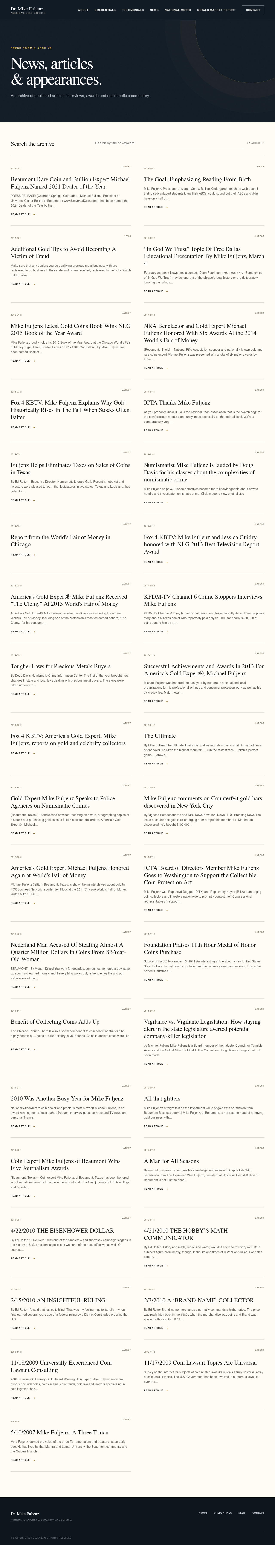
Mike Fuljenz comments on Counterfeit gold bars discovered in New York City (203, 801)
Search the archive (32, 143)
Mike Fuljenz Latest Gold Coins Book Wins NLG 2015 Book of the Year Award (71, 329)
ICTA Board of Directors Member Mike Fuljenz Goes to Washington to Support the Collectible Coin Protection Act (201, 874)
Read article (23, 214)
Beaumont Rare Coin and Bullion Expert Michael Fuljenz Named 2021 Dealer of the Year (70, 182)
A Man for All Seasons (171, 1161)
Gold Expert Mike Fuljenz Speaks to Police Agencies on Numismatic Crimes (63, 801)
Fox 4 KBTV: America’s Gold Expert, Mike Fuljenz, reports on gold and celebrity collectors (68, 739)
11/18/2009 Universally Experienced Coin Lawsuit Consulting (61, 1366)
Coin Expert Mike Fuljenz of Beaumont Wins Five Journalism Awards (66, 1164)
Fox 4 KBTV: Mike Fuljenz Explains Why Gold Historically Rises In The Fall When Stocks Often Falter (70, 409)
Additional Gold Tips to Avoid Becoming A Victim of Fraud (63, 252)
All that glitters (162, 1098)
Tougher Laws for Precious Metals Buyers (61, 666)
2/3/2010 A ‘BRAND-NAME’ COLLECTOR (199, 1300)
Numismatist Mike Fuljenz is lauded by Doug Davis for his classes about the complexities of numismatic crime (199, 472)
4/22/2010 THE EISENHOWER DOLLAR (62, 1230)
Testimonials (133, 10)
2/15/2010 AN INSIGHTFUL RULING (58, 1300)
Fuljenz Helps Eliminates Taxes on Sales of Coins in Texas (70, 468)
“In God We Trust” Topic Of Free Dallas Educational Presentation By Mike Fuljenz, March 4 (204, 256)
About (83, 10)
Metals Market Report (216, 10)
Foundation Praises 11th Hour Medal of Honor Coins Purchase (200, 948)
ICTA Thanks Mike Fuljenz (177, 402)
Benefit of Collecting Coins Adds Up (55, 1021)
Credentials (105, 10)
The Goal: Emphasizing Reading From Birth (197, 179)
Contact (253, 10)
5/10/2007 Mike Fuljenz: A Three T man (59, 1432)
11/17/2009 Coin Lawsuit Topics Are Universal (200, 1362)
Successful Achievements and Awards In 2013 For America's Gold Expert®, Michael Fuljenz (204, 669)
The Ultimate (160, 735)
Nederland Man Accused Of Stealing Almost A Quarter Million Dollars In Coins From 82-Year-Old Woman (68, 951)
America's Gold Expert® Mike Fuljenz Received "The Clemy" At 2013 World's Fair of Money (69, 600)
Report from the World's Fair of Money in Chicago (60, 540)
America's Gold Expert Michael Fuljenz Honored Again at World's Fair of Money (70, 871)
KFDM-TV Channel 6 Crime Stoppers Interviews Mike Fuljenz (203, 600)
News (154, 10)
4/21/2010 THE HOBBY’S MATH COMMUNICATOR (186, 1234)
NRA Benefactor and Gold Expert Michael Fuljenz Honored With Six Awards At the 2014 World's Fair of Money (200, 332)
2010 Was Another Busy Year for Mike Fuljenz (67, 1098)
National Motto (178, 10)
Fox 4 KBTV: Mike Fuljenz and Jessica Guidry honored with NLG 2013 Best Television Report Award (201, 544)
